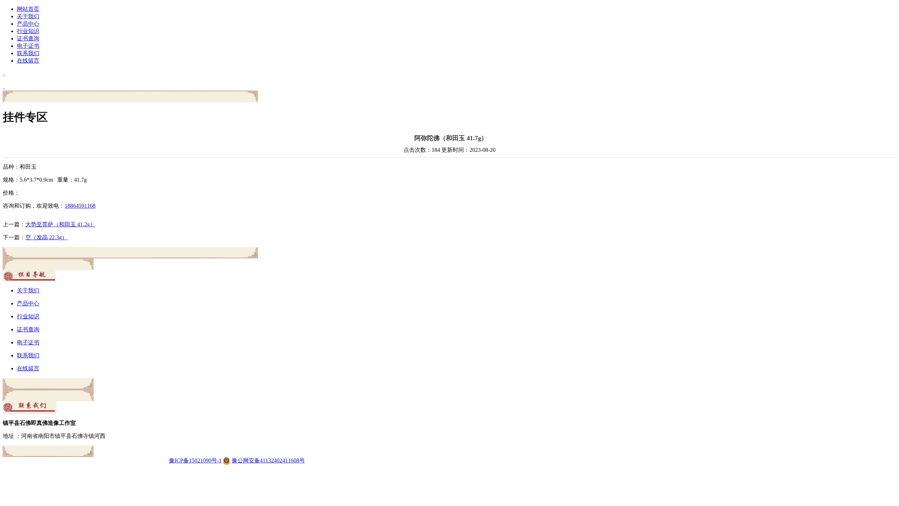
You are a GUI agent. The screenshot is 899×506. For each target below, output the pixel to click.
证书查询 (28, 38)
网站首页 (28, 9)
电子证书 (28, 46)
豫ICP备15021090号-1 (195, 460)
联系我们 (28, 53)
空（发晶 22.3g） (46, 237)
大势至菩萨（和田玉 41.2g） (60, 224)
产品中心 (28, 24)
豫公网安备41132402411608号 (268, 460)
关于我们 (28, 16)
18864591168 (80, 206)
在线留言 (28, 61)
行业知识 (28, 31)
